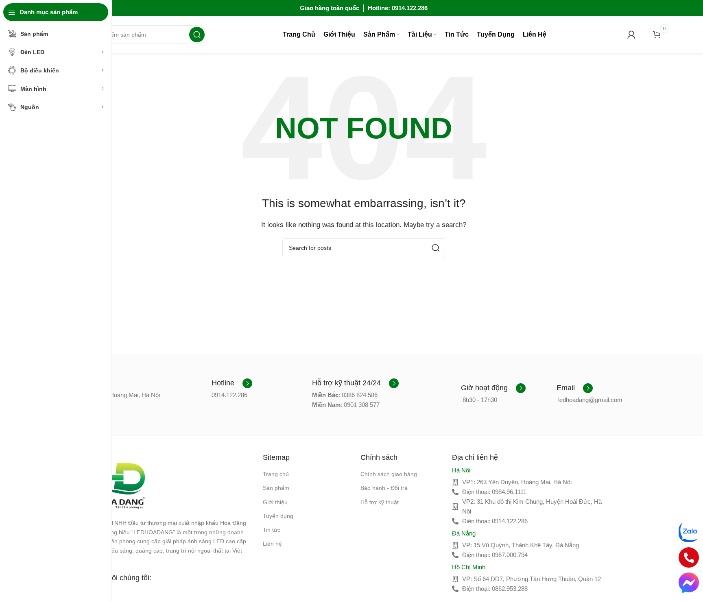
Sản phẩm (276, 488)
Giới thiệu (275, 502)
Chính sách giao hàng (388, 474)
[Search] (197, 34)
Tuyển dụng (278, 516)
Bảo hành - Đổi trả (384, 488)
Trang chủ (276, 474)
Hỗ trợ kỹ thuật (379, 502)
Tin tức (271, 530)
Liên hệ (272, 543)
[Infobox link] (232, 383)
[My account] (631, 34)
